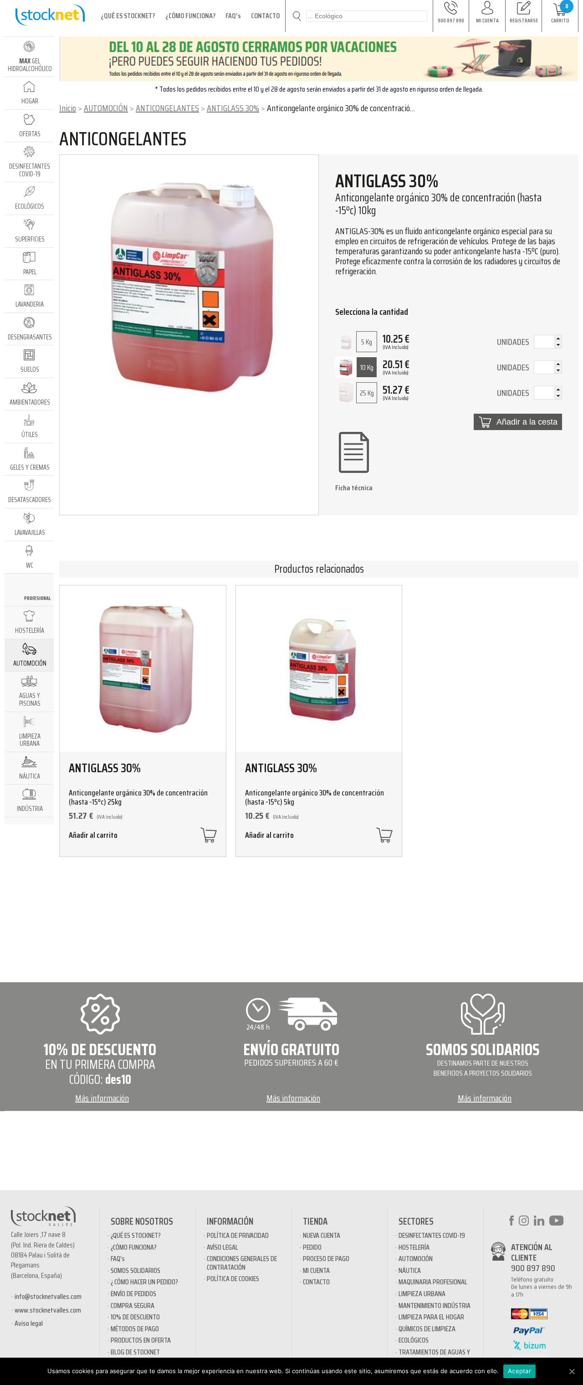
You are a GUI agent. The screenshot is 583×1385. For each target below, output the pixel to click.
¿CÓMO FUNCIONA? (190, 15)
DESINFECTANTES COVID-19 (432, 1235)
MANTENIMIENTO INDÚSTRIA (434, 1305)
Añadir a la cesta (526, 421)
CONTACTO (265, 15)
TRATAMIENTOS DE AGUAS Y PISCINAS (434, 1356)
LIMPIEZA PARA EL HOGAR (431, 1317)
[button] (558, 338)
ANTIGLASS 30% (233, 108)
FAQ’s (233, 15)
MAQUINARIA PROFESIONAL (433, 1282)
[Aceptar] (571, 1371)
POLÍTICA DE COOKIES (233, 1278)
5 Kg (366, 342)
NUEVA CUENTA (321, 1235)
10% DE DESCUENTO (135, 1317)
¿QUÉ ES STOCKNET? (128, 15)
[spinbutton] (548, 342)
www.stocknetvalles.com (48, 1310)
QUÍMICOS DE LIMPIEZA (427, 1328)
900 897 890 (533, 1268)
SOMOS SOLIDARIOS (135, 1270)
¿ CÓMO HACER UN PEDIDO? (144, 1282)
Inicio (67, 108)
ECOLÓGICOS (414, 1340)
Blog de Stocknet (135, 1352)
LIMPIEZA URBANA (422, 1293)
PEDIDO (312, 1247)
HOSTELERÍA (414, 1247)
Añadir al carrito (93, 836)
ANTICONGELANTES (167, 108)
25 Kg (367, 393)
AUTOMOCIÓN (106, 108)
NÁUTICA (410, 1270)
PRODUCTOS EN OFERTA (141, 1340)
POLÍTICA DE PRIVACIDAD (238, 1235)
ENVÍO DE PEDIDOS (133, 1293)
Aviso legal (29, 1323)
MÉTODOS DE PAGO (135, 1328)
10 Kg (366, 367)
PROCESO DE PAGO (326, 1258)
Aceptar (519, 1371)
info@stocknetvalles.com (48, 1296)
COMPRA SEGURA (132, 1305)
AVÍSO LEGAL (222, 1247)
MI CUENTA (316, 1270)
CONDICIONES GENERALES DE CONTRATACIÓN (242, 1262)
